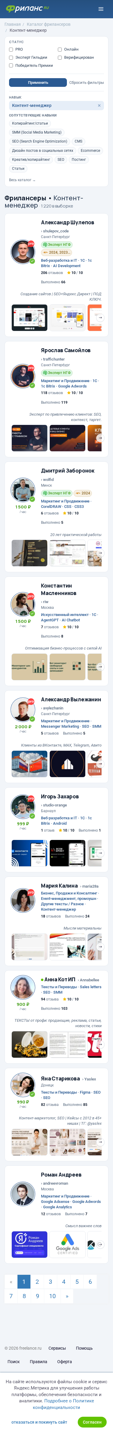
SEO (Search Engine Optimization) (39, 141)
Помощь (84, 1348)
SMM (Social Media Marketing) (36, 132)
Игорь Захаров (60, 796)
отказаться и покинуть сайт (39, 1422)
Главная (13, 24)
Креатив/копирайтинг (31, 160)
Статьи (18, 168)
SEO (61, 160)
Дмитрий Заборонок (67, 470)
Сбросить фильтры (86, 82)
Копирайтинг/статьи (30, 123)
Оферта (64, 1361)
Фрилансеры (25, 197)
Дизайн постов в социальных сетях (42, 151)
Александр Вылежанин (71, 699)
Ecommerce (90, 151)
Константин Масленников (59, 589)
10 (52, 1296)
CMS (78, 141)
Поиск (14, 1361)
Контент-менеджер (28, 30)
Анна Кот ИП (59, 979)
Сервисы (57, 1348)
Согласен (92, 1422)
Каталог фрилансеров (49, 24)
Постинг (79, 160)
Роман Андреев (61, 1174)
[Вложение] (29, 317)
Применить (38, 82)
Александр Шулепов (67, 222)
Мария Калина (59, 885)
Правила (38, 1361)
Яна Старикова (60, 1078)
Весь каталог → (22, 180)
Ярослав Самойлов (66, 350)
